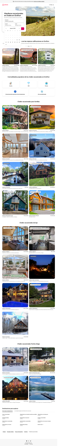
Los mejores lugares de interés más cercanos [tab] (22, 410)
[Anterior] (26, 46)
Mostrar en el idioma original (39, 1)
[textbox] (9, 25)
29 (17, 42)
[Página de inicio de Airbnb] (5, 4)
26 (10, 42)
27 (12, 42)
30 (19, 42)
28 (14, 42)
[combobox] (14, 21)
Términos (31, 444)
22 (17, 39)
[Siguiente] (31, 46)
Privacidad (26, 444)
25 (8, 42)
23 (19, 39)
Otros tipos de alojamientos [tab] (7, 410)
